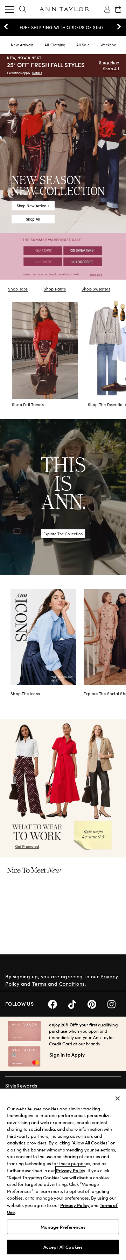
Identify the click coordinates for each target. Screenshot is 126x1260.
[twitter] (78, 1003)
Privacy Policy (70, 1170)
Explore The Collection (63, 533)
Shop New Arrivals (33, 205)
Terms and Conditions (58, 983)
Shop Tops (18, 289)
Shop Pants (55, 289)
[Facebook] (58, 1003)
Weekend (108, 44)
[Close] (117, 1098)
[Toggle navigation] (9, 9)
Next (117, 26)
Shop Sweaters (96, 289)
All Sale (83, 44)
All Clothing (54, 44)
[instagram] (114, 1003)
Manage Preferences (63, 1226)
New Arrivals (22, 44)
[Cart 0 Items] (118, 9)
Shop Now (109, 62)
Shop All (111, 68)
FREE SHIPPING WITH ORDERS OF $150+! (63, 27)
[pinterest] (97, 1003)
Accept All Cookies (63, 1246)
